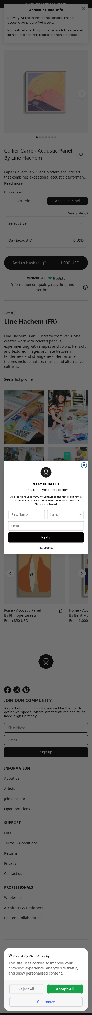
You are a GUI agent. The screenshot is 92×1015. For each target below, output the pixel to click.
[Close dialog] (84, 465)
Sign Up (46, 537)
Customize (46, 1001)
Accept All (65, 988)
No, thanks (46, 548)
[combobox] (64, 514)
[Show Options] (80, 514)
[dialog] (46, 979)
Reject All (26, 988)
